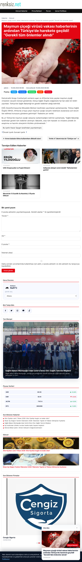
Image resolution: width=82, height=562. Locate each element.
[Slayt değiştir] (37, 543)
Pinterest (48, 92)
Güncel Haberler (21, 11)
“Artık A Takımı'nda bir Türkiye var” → (64, 138)
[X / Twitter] (11, 310)
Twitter (14, 92)
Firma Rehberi (37, 11)
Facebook (22, 92)
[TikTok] (29, 310)
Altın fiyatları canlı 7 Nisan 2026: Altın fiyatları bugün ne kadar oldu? (27, 418)
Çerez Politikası (60, 11)
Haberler (4, 18)
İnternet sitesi (7, 253)
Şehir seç (9, 292)
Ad (3, 236)
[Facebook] (5, 310)
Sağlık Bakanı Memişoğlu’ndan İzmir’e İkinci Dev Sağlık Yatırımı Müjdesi (28, 423)
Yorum (5, 216)
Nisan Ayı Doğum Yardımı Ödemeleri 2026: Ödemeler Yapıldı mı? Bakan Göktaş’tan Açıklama (35, 421)
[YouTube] (23, 310)
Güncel (11, 18)
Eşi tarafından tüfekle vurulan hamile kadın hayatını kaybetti (24, 425)
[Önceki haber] (71, 325)
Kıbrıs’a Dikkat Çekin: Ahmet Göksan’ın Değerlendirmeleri (23, 428)
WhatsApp (32, 92)
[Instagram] (17, 310)
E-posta (5, 244)
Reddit (40, 92)
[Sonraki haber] (75, 325)
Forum (48, 11)
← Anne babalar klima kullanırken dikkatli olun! (22, 138)
